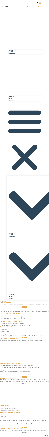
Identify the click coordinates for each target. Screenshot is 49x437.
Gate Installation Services (12, 53)
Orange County (10, 98)
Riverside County (11, 99)
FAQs (8, 54)
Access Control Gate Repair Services (13, 52)
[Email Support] (27, 6)
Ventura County (10, 97)
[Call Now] (38, 6)
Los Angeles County (11, 96)
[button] (39, 1)
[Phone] (47, 435)
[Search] (40, 3)
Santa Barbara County (11, 295)
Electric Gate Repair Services (12, 50)
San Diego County (11, 100)
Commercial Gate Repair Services (13, 51)
